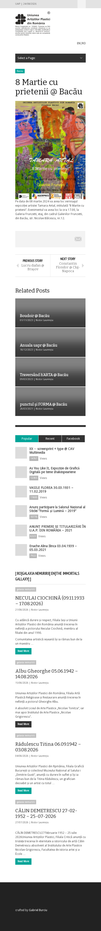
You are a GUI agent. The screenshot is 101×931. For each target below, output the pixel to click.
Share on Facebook (22, 239)
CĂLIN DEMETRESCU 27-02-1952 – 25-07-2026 (46, 813)
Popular (27, 438)
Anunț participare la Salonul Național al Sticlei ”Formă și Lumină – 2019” (57, 509)
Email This (78, 239)
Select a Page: (82, 4)
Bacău (20, 71)
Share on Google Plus (50, 239)
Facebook (73, 438)
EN (78, 43)
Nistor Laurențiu (40, 609)
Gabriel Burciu (38, 910)
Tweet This (36, 239)
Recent (50, 438)
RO (84, 43)
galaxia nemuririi (26, 589)
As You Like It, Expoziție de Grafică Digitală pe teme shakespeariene (54, 470)
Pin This (64, 239)
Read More (23, 651)
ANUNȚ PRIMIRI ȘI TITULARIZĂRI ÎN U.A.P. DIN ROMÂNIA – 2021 (57, 528)
